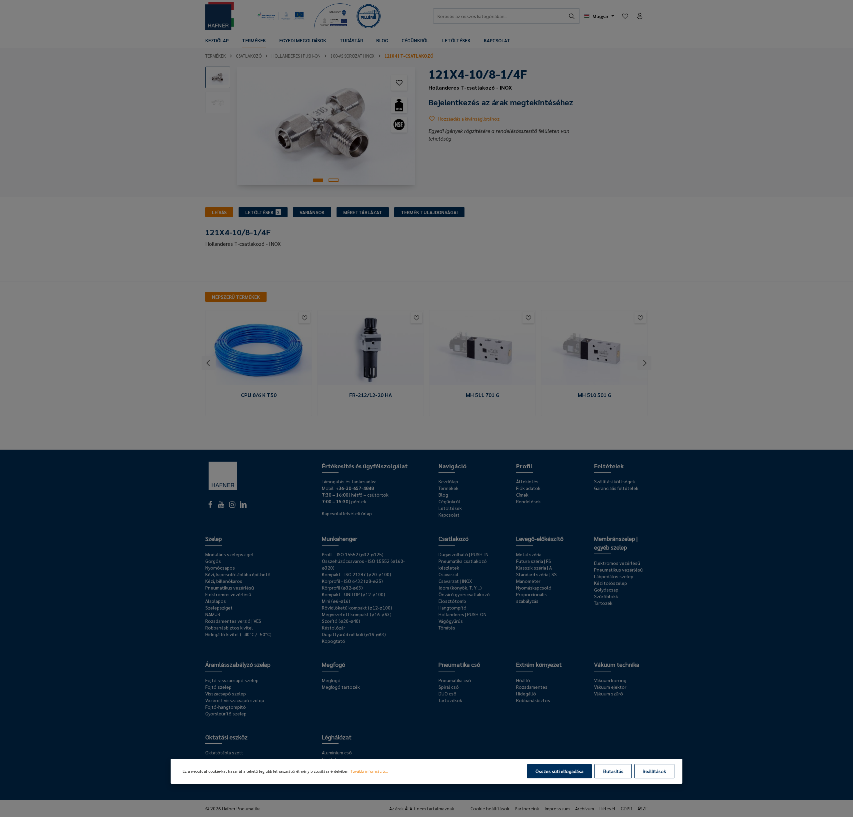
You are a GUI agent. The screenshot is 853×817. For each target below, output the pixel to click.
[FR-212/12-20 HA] (371, 350)
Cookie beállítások (489, 808)
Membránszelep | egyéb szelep (616, 543)
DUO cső (447, 693)
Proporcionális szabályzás (531, 597)
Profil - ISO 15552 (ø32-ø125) (353, 554)
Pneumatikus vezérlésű (229, 588)
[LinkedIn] (243, 506)
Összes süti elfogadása (559, 771)
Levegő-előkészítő (539, 538)
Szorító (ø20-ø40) (341, 621)
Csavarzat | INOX (455, 581)
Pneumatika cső (459, 664)
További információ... (369, 771)
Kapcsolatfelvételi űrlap (347, 513)
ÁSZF (642, 808)
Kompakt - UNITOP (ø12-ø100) (353, 594)
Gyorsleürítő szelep (226, 713)
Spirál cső (448, 687)
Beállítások (654, 771)
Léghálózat (337, 737)
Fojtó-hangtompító (225, 707)
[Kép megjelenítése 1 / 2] (318, 180)
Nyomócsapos (220, 568)
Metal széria (528, 554)
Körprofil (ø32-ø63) (342, 588)
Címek (522, 495)
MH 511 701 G (482, 395)
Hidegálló (526, 693)
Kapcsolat (448, 515)
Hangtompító (452, 608)
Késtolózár (333, 627)
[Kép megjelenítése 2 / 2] (334, 180)
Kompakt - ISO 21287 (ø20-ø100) (356, 574)
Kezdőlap (448, 481)
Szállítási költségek (614, 481)
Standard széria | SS (536, 574)
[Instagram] (233, 506)
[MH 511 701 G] (482, 350)
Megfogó (333, 664)
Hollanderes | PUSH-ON (462, 614)
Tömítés (446, 627)
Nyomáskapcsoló (533, 588)
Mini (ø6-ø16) (336, 601)
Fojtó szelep (218, 687)
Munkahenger (339, 538)
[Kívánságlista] (625, 16)
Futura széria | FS (533, 561)
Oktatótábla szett (224, 752)
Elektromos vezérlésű (228, 594)
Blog (443, 495)
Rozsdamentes (531, 687)
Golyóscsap (606, 590)
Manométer (528, 581)
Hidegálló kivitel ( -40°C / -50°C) (238, 634)
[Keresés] (572, 16)
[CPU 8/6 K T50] (259, 350)
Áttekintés (527, 481)
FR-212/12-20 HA (370, 395)
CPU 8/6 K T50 (259, 395)
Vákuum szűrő (608, 693)
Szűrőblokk (606, 596)
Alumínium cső (337, 752)
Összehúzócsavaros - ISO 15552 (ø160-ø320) (363, 564)
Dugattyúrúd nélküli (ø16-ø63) (354, 634)
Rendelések (528, 501)
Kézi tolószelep (610, 583)
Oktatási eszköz (226, 737)
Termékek (448, 488)
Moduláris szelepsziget (229, 554)
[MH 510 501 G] (594, 350)
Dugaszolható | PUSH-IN (463, 554)
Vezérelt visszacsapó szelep (234, 700)
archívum (584, 808)
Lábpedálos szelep (613, 576)
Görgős (213, 561)
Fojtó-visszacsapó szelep (232, 680)
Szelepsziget (219, 608)
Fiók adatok (528, 488)
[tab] (219, 212)
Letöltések (450, 508)
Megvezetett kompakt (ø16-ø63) (357, 614)
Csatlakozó (453, 538)
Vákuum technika (616, 664)
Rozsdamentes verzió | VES (233, 621)
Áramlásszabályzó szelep (238, 664)
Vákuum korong (610, 680)
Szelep (213, 538)
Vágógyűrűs (450, 621)
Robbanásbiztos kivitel (229, 627)
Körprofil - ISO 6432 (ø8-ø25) (352, 581)
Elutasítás (613, 771)
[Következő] (644, 363)
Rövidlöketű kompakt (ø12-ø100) (357, 608)
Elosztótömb (452, 601)
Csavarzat (448, 574)
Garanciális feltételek (616, 488)
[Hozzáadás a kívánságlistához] (399, 83)
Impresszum (557, 808)
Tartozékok (450, 700)
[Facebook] (211, 506)
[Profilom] (639, 16)
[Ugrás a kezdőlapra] (219, 16)
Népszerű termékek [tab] (236, 297)
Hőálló (523, 680)
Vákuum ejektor (610, 687)
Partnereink (527, 808)
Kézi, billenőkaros (223, 581)
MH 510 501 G (594, 395)
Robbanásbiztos (533, 700)
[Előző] (209, 363)
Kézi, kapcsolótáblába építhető (238, 574)
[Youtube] (222, 506)
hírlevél (607, 808)
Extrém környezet (539, 664)
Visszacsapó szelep (225, 693)
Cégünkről (449, 501)
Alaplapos (215, 601)
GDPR (626, 808)
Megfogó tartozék (341, 687)
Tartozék (603, 603)
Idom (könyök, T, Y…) (460, 588)
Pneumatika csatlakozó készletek (462, 564)
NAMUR (212, 614)
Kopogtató (333, 641)
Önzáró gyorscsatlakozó (464, 594)
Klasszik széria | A (534, 568)
